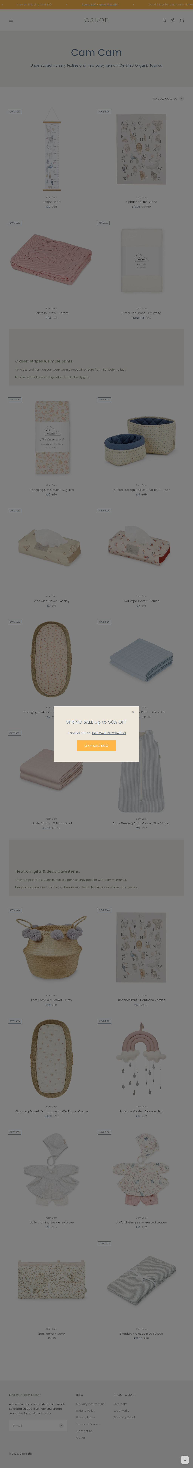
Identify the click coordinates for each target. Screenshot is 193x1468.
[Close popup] (133, 712)
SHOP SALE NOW (96, 746)
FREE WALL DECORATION (109, 733)
